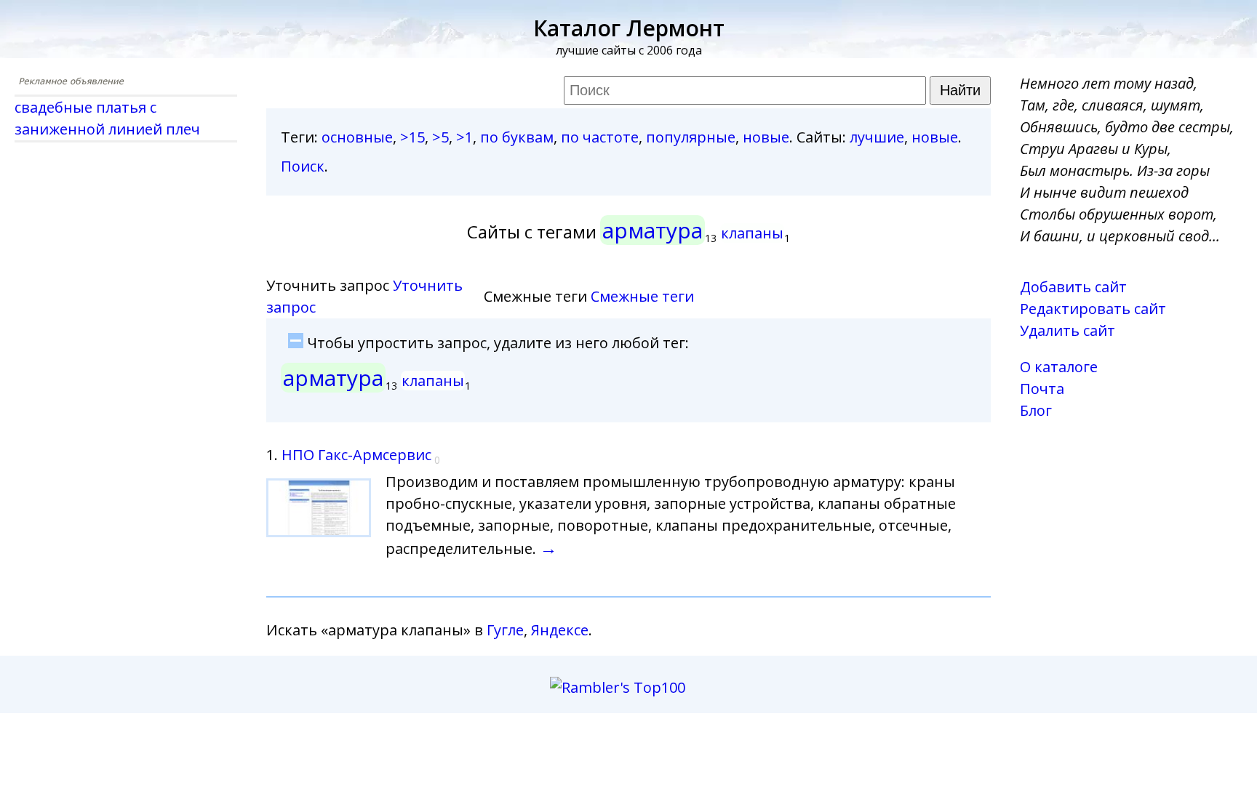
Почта (1042, 388)
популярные (690, 137)
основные (357, 137)
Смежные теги (642, 296)
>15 (412, 137)
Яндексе (559, 630)
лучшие (877, 137)
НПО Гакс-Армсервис (356, 455)
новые (766, 137)
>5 (440, 137)
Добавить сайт (1073, 287)
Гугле (505, 630)
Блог (1036, 410)
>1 (464, 137)
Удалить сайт (1067, 330)
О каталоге (1059, 367)
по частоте (600, 137)
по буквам (517, 137)
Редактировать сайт (1093, 308)
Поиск (302, 166)
